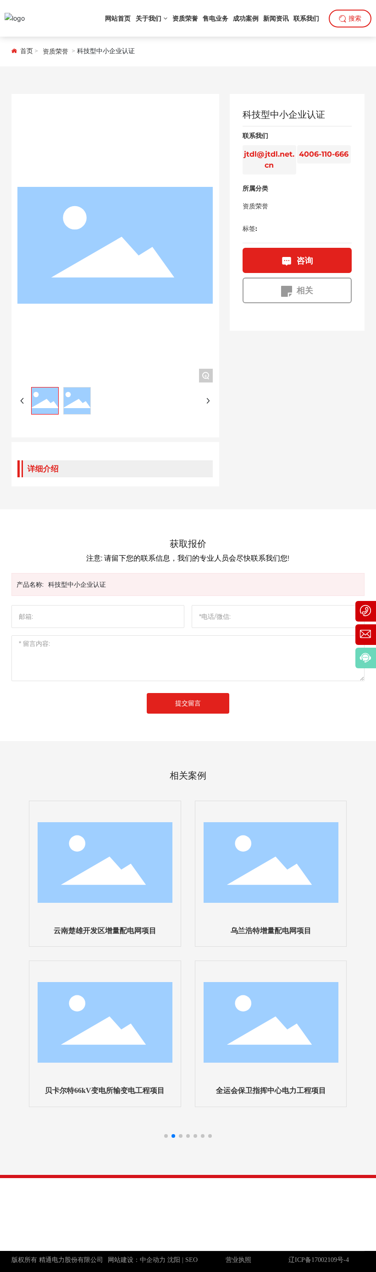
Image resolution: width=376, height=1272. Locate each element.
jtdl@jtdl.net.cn (337, 1227)
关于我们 (214, 1193)
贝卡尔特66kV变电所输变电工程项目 (105, 1090)
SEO (191, 1259)
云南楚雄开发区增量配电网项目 (105, 930)
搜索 (354, 18)
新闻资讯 (258, 1193)
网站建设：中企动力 (137, 1259)
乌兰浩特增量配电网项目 (271, 930)
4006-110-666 (323, 154)
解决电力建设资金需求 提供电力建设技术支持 (76, 1230)
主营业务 (301, 1193)
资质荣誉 (55, 51)
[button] (166, 1136)
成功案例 (345, 1193)
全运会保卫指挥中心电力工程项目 (271, 1090)
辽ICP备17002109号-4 (318, 1259)
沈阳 (173, 1259)
